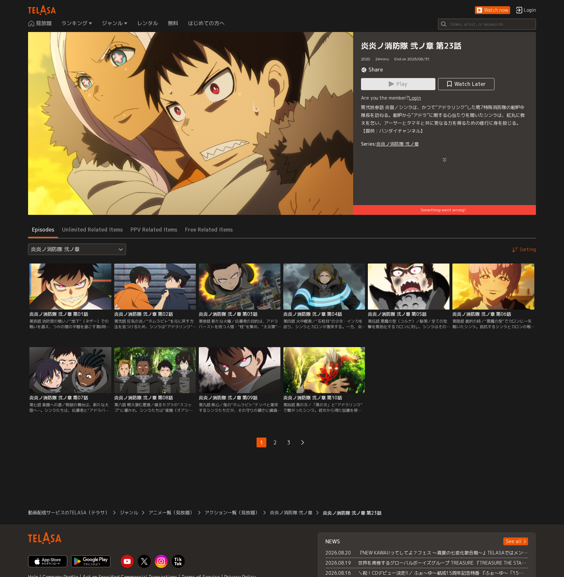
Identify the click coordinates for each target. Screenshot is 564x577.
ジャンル (129, 512)
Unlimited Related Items (92, 229)
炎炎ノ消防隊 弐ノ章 (397, 144)
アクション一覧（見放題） (232, 512)
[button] (492, 10)
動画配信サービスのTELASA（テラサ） (68, 512)
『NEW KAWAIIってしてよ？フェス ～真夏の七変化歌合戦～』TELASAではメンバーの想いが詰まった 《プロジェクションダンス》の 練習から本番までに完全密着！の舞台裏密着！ (443, 553)
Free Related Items (209, 229)
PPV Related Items (154, 229)
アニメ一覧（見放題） (171, 512)
